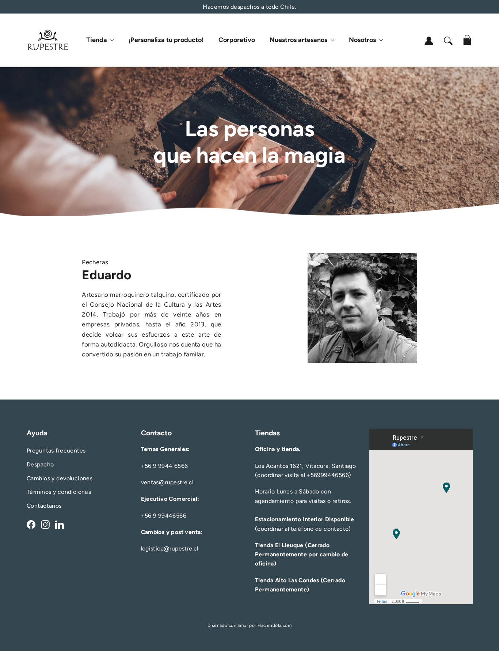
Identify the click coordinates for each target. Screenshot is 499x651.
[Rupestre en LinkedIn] (59, 524)
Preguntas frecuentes (56, 450)
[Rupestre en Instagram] (45, 524)
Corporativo (236, 40)
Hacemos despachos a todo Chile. (249, 6)
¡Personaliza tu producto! (166, 40)
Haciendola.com (275, 625)
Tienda (97, 40)
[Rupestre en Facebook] (31, 524)
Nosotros (363, 40)
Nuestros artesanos (299, 40)
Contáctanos (44, 505)
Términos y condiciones (59, 491)
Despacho (40, 464)
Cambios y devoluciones (59, 478)
